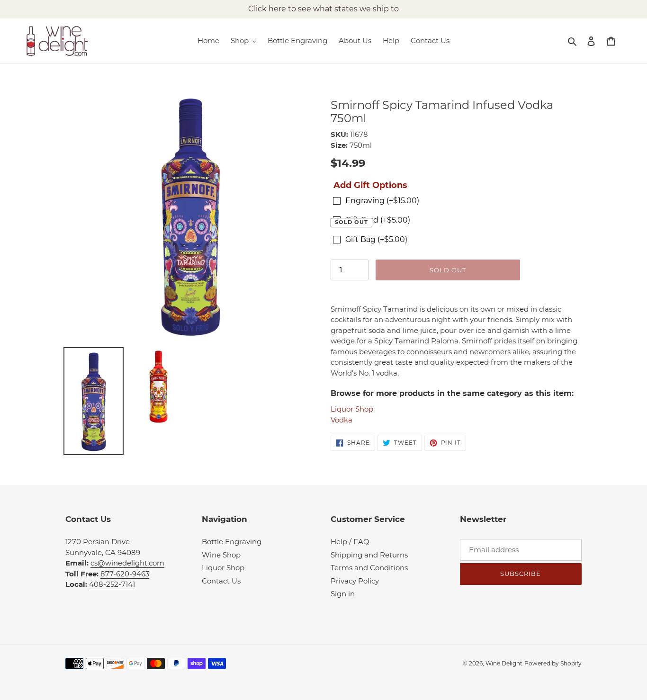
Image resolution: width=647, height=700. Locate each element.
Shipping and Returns (369, 554)
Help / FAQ (350, 541)
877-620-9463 (124, 573)
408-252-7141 (112, 584)
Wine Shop (221, 554)
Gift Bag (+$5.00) (376, 239)
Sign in (343, 593)
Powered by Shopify (553, 663)
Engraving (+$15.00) (382, 200)
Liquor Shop (352, 408)
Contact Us (221, 580)
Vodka (341, 419)
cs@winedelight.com (127, 562)
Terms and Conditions (369, 567)
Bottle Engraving (231, 541)
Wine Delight (503, 663)
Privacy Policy (355, 580)
